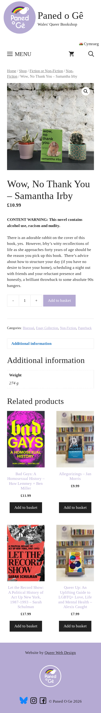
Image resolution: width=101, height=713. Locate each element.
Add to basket (59, 300)
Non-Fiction (68, 328)
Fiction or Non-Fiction (46, 71)
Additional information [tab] (31, 343)
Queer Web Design (60, 652)
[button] (91, 54)
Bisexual (28, 328)
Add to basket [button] (25, 507)
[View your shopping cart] (71, 54)
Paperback (85, 328)
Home (11, 71)
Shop (23, 71)
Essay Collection (47, 328)
